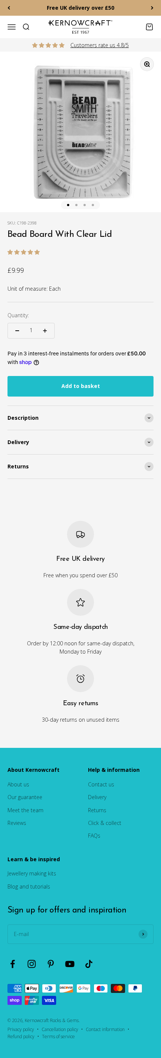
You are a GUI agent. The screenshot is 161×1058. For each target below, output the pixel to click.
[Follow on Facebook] (12, 964)
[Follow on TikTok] (89, 964)
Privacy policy (20, 1029)
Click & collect (104, 822)
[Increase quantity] (45, 330)
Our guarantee (24, 797)
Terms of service (58, 1036)
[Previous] (8, 8)
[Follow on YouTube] (70, 964)
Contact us (101, 784)
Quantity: (18, 315)
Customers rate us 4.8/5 (99, 45)
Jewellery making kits (31, 873)
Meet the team (25, 810)
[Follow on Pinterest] (51, 964)
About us (18, 784)
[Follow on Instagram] (32, 964)
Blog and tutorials (28, 886)
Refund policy (20, 1036)
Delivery (97, 797)
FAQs (94, 835)
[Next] (152, 8)
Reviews (16, 822)
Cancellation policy (60, 1029)
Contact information (105, 1029)
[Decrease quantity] (17, 330)
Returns (97, 810)
